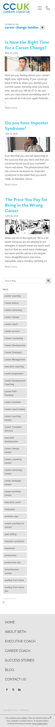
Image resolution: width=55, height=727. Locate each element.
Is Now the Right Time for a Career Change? (27, 44)
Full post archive (9, 598)
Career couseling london (13, 461)
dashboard (23, 710)
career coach (11, 324)
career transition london (13, 493)
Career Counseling (14, 338)
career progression (14, 373)
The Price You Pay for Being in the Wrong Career (26, 205)
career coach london (15, 409)
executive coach (13, 502)
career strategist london (13, 482)
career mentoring (13, 309)
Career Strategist (13, 352)
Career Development (15, 345)
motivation (10, 509)
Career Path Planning (10, 393)
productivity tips (13, 562)
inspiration (10, 548)
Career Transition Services (13, 428)
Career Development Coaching (15, 382)
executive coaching (14, 366)
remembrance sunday (12, 571)
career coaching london (13, 418)
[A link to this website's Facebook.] (7, 689)
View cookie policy (40, 724)
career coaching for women (14, 525)
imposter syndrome (14, 541)
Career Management (15, 359)
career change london (12, 450)
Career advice (11, 302)
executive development (11, 439)
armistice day (11, 516)
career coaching (13, 295)
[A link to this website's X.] (13, 689)
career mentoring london (13, 471)
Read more (11, 107)
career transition (13, 401)
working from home (14, 580)
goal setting (10, 534)
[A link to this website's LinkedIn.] (19, 689)
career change (12, 316)
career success (12, 331)
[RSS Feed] (3, 602)
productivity (10, 555)
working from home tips (14, 589)
